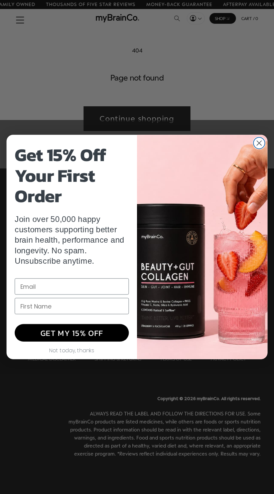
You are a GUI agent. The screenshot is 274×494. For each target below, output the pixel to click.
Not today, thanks (71, 350)
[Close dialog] (259, 143)
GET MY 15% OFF (71, 333)
